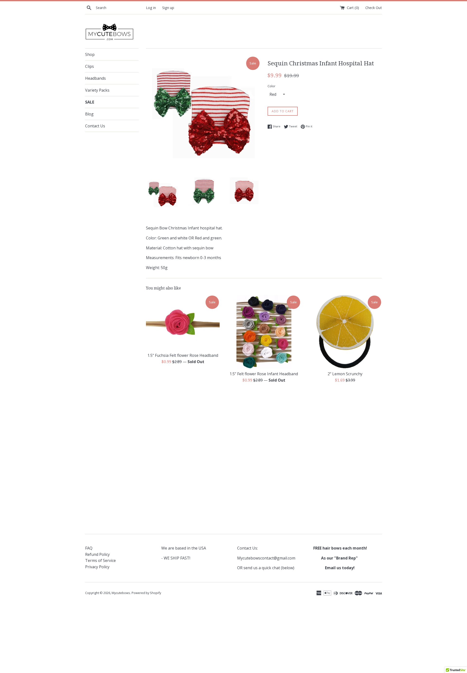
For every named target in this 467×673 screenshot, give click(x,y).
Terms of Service (100, 560)
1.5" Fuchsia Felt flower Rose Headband (182, 355)
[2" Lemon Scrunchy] (345, 331)
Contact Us (95, 126)
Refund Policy (97, 554)
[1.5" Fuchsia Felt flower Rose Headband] (183, 322)
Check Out (373, 7)
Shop (90, 54)
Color (271, 86)
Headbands (95, 78)
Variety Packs (97, 90)
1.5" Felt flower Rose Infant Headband (264, 373)
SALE (89, 102)
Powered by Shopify (146, 593)
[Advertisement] (264, 425)
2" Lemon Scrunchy (345, 373)
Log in (151, 7)
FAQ (88, 548)
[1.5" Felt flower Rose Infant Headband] (264, 331)
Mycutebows (121, 593)
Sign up (168, 7)
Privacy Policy (97, 566)
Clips (89, 66)
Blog (89, 114)
